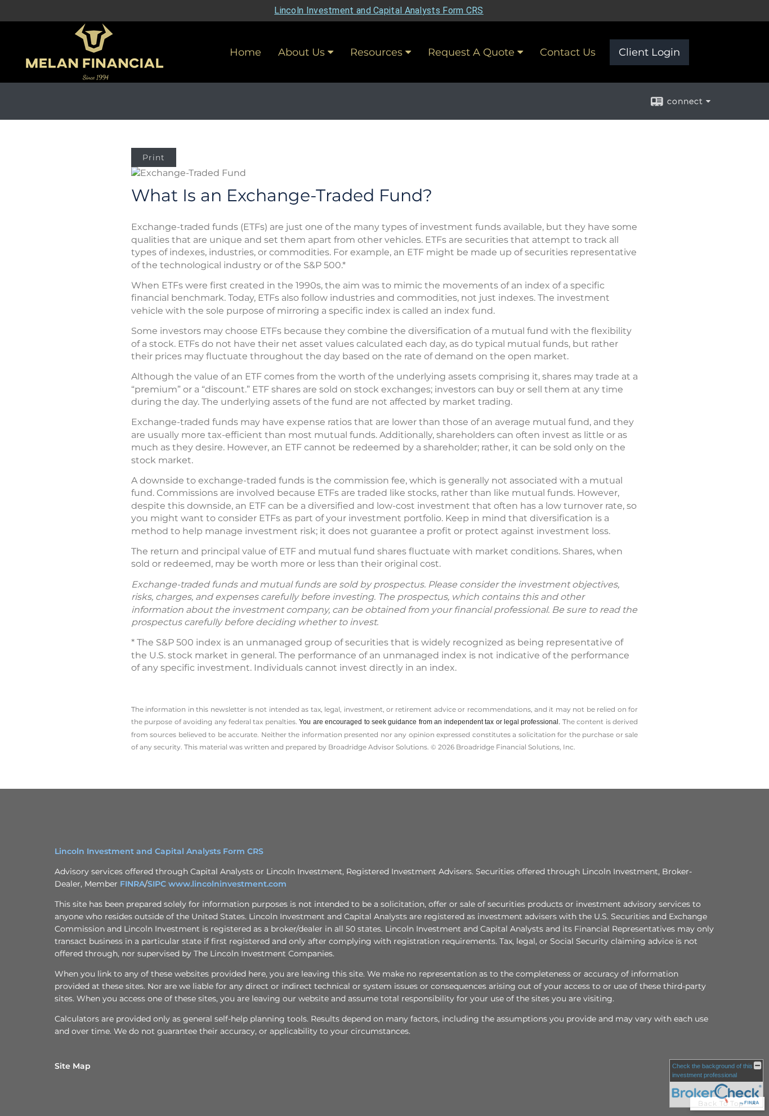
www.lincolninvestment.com (227, 884)
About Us (301, 52)
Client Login (649, 52)
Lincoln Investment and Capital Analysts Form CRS (378, 10)
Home (245, 52)
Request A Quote (471, 52)
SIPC (157, 884)
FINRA (132, 884)
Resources (376, 52)
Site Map (73, 1066)
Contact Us (568, 52)
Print (153, 157)
